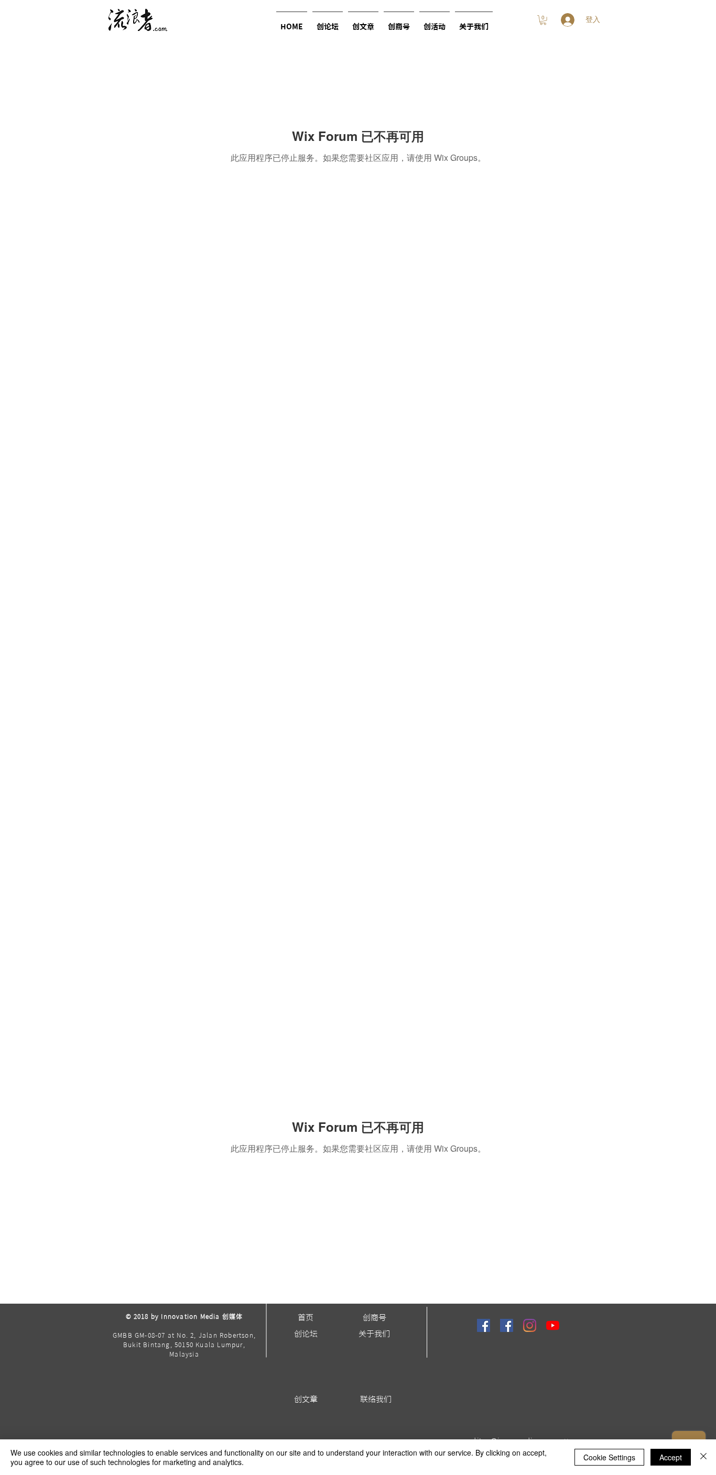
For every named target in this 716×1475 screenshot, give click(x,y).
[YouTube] (552, 1325)
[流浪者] (483, 1325)
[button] (434, 22)
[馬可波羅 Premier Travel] (506, 1325)
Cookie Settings (609, 1457)
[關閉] (703, 1457)
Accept (670, 1457)
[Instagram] (529, 1325)
